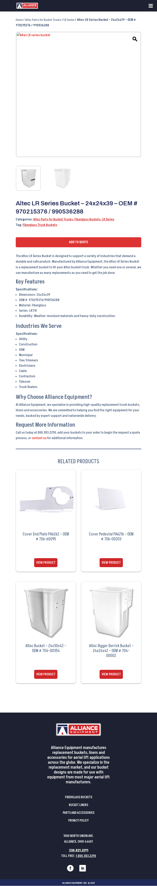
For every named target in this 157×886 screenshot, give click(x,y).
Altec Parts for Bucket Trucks (43, 20)
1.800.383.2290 (86, 856)
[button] (134, 38)
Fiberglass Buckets (87, 219)
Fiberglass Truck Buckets (40, 225)
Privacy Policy (78, 820)
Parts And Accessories (78, 813)
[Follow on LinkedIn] (82, 868)
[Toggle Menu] (151, 5)
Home (19, 20)
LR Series (69, 20)
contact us (39, 438)
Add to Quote (78, 242)
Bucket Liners (78, 805)
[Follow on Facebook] (70, 868)
